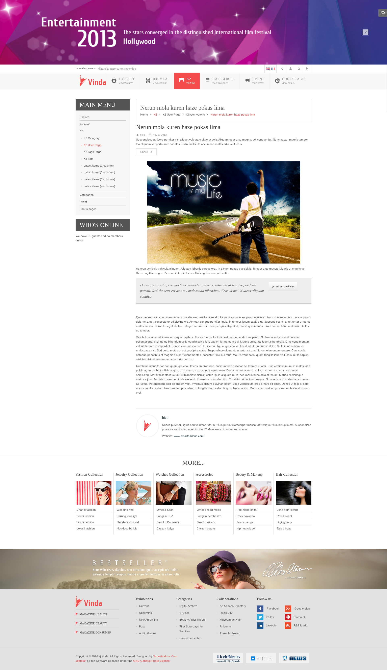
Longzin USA (165, 516)
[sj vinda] (93, 80)
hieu (142, 134)
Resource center (190, 638)
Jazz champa (245, 522)
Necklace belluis (127, 528)
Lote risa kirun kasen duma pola (118, 68)
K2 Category (92, 138)
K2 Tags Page (92, 151)
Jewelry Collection (129, 474)
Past (142, 626)
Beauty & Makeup (249, 474)
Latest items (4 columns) (99, 186)
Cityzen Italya (165, 528)
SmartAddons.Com (165, 656)
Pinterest (299, 617)
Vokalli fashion (86, 528)
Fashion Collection (89, 474)
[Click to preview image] (223, 212)
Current (144, 605)
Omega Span (165, 509)
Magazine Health (93, 614)
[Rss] (308, 68)
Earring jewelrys (127, 516)
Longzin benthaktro (209, 516)
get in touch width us (283, 286)
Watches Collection (170, 474)
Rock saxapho (246, 516)
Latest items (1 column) (99, 165)
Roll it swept (284, 516)
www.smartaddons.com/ (189, 436)
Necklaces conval (128, 522)
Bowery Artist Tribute (192, 619)
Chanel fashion (86, 509)
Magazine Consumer (95, 632)
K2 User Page (92, 145)
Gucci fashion (85, 522)
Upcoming (145, 612)
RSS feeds (300, 625)
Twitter (270, 617)
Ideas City (226, 612)
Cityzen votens (195, 114)
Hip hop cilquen (246, 528)
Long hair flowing (288, 509)
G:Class (184, 612)
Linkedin (271, 625)
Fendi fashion (85, 516)
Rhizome (225, 626)
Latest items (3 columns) (99, 179)
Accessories (204, 474)
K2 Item (89, 158)
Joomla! (81, 660)
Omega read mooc (209, 509)
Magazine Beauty (93, 623)
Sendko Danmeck (168, 522)
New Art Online (148, 619)
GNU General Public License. (152, 660)
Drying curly (284, 522)
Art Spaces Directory (233, 605)
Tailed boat (284, 528)
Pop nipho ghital (247, 509)
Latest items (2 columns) (99, 172)
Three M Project (230, 633)
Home (144, 114)
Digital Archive (188, 605)
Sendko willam (206, 522)
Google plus (302, 608)
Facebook (273, 608)
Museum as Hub (230, 619)
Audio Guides (147, 633)
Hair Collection (287, 474)
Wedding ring (125, 509)
